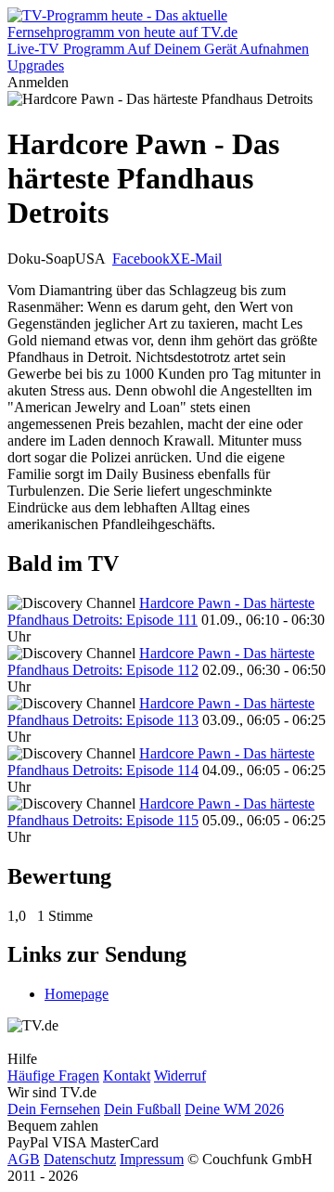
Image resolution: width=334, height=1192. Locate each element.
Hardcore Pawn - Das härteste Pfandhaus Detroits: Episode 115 (161, 812)
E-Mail (201, 258)
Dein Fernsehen (53, 1109)
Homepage (77, 994)
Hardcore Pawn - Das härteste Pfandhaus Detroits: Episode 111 (161, 611)
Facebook (141, 258)
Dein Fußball (142, 1109)
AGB (23, 1159)
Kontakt (126, 1075)
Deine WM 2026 (234, 1109)
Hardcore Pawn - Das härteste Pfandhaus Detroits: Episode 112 (161, 661)
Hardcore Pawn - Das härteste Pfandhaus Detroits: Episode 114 (161, 761)
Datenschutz (80, 1159)
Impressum (152, 1159)
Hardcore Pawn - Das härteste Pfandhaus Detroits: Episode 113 (161, 711)
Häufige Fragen (53, 1075)
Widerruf (180, 1075)
